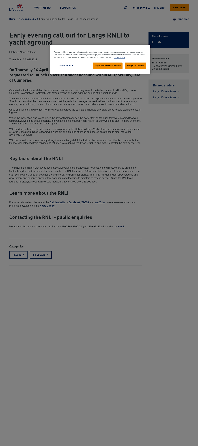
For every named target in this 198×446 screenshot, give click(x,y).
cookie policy (119, 57)
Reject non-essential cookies (108, 66)
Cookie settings (66, 65)
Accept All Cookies (135, 66)
